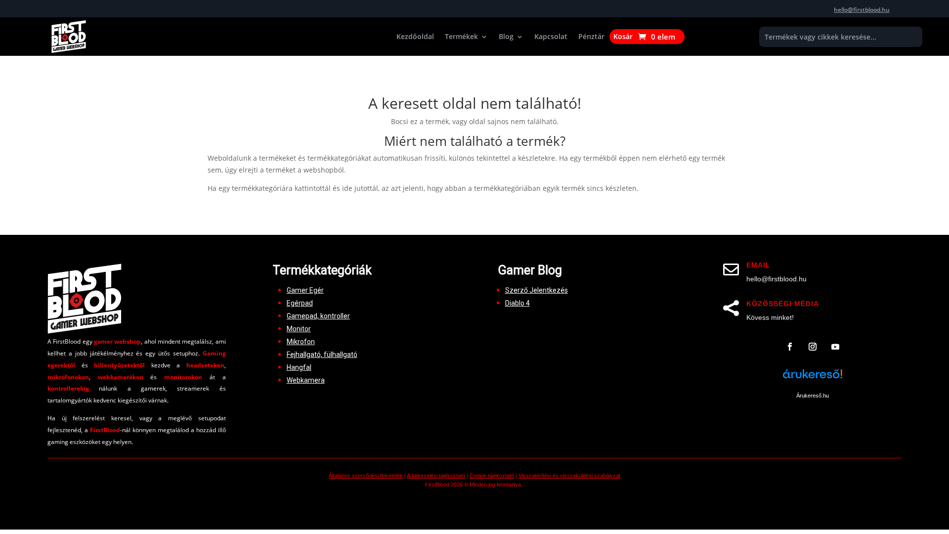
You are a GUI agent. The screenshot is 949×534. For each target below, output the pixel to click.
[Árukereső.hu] (812, 379)
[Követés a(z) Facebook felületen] (790, 347)
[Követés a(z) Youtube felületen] (835, 347)
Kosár (623, 37)
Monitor (299, 329)
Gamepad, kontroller (318, 316)
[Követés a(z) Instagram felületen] (812, 347)
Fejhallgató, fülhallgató (322, 354)
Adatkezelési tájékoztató (436, 476)
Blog (506, 37)
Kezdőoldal (415, 37)
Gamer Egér (305, 290)
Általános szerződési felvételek (366, 476)
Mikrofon (301, 342)
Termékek (461, 37)
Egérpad (300, 303)
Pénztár (591, 37)
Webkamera (306, 380)
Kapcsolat (550, 37)
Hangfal (299, 367)
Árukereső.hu (812, 396)
